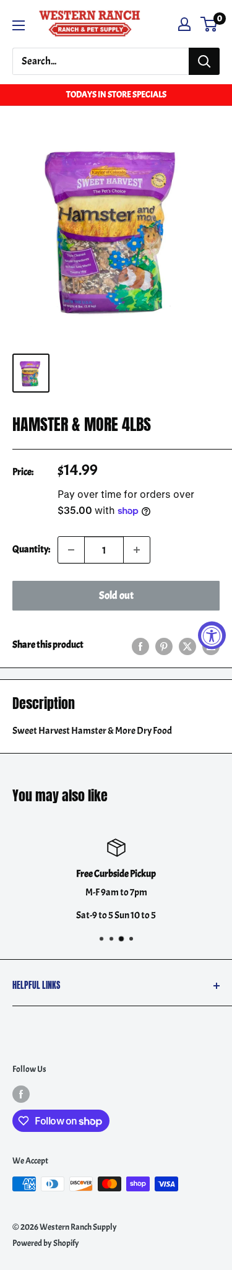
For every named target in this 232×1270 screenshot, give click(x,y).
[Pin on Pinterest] (164, 645)
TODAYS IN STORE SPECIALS (116, 94)
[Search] (204, 61)
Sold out (116, 595)
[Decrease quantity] (71, 550)
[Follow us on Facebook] (21, 1093)
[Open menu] (18, 25)
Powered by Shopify (45, 1243)
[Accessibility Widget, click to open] (212, 635)
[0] (209, 24)
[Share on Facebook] (140, 645)
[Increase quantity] (137, 550)
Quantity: (31, 549)
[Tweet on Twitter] (187, 645)
